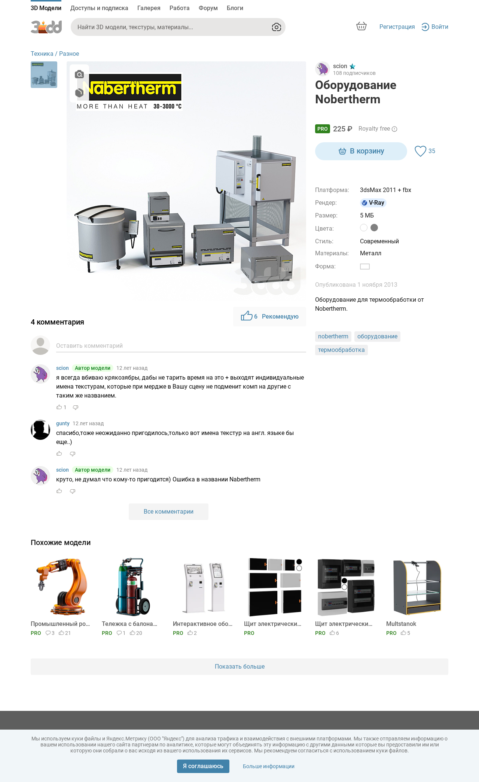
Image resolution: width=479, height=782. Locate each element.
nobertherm (333, 336)
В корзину (367, 150)
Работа (180, 8)
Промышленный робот (60, 623)
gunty (63, 423)
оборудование (377, 336)
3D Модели (46, 8)
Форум (208, 8)
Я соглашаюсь (203, 766)
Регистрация (397, 26)
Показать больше (240, 666)
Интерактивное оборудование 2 (202, 623)
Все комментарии (168, 511)
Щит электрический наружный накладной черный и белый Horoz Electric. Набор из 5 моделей (345, 623)
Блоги (235, 8)
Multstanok (401, 623)
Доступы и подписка (99, 8)
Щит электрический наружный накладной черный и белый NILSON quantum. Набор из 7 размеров (273, 623)
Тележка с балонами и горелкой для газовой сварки (131, 623)
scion (62, 368)
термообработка (341, 349)
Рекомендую (276, 316)
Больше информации (269, 766)
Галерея (149, 8)
